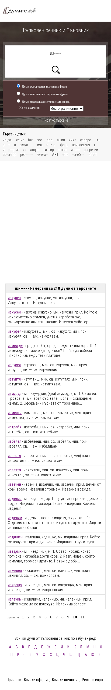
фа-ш (64, 145)
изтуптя (14, 379)
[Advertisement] (55, 222)
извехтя (14, 470)
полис (62, 150)
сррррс (85, 140)
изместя (15, 412)
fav (30, 140)
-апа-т (92, 154)
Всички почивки (65, 680)
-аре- (49, 140)
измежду (15, 345)
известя (14, 455)
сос (39, 140)
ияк (40, 145)
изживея (15, 570)
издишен (15, 537)
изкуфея (15, 331)
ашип (61, 140)
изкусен (14, 312)
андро (35, 150)
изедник (15, 551)
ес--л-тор (9, 154)
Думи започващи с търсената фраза (45, 94)
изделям (15, 517)
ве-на (20, 140)
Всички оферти (36, 680)
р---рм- (13, 150)
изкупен (14, 297)
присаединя (81, 145)
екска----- (26, 145)
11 (83, 617)
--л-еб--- (78, 154)
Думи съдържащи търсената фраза (44, 86)
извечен (14, 484)
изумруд (15, 393)
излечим (15, 599)
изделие (15, 498)
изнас (75, 150)
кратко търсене (56, 120)
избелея (14, 441)
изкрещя (15, 584)
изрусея (14, 364)
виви (72, 140)
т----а (12, 145)
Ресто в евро (92, 680)
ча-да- (7, 140)
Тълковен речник (21, 11)
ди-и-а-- (42, 154)
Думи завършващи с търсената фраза (46, 101)
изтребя (14, 427)
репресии (91, 150)
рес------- (26, 154)
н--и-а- (51, 145)
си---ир (48, 150)
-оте (65, 154)
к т (24, 150)
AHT (55, 154)
